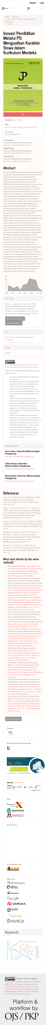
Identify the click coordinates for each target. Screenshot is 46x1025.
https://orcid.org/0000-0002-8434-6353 (17, 145)
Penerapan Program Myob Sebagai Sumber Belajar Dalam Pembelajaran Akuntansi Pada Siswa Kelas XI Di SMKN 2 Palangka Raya (25, 602)
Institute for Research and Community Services (21, 986)
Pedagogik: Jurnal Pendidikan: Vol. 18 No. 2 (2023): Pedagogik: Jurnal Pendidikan (24, 657)
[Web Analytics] (10, 782)
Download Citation (13, 323)
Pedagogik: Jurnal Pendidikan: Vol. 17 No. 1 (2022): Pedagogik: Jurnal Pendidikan (23, 644)
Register (33, 2)
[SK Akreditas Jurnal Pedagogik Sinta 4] (9, 747)
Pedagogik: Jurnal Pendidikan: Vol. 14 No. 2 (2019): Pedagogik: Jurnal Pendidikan (23, 608)
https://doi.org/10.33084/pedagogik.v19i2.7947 (21, 127)
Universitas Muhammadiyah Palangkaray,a (20, 989)
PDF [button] (23, 114)
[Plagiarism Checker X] (15, 804)
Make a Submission (13, 719)
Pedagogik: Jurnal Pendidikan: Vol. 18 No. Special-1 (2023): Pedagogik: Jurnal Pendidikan (24, 596)
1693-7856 (32, 981)
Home (7, 16)
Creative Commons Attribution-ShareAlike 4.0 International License (22, 365)
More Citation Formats (15, 318)
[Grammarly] (15, 810)
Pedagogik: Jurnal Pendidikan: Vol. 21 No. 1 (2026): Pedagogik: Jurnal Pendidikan (25, 674)
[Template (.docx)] (10, 733)
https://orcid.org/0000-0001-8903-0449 (17, 161)
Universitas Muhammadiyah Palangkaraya (19, 456)
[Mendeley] (15, 815)
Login (42, 2)
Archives (15, 16)
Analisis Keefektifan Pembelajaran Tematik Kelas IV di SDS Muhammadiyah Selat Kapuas (24, 686)
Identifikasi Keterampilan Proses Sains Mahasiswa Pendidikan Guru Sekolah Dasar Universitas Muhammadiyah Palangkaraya (25, 568)
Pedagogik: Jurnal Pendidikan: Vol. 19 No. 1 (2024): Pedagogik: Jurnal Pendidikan (23, 574)
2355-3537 (13, 984)
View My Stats (19, 782)
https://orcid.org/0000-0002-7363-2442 (17, 153)
